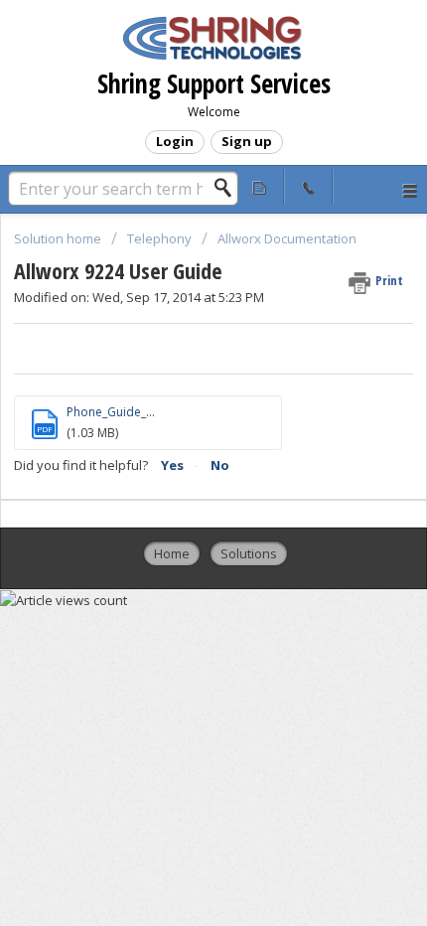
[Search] (228, 188)
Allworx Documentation (286, 238)
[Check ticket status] (260, 187)
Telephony (159, 238)
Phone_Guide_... (111, 411)
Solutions (248, 553)
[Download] (177, 447)
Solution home (59, 238)
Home (172, 553)
